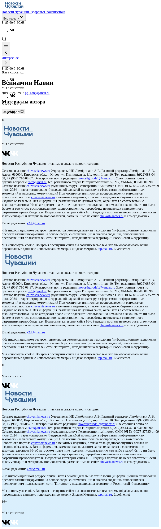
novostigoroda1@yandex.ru (96, 178)
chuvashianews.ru (38, 170)
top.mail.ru (105, 249)
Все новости (11, 18)
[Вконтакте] (14, 31)
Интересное (10, 58)
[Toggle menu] (6, 45)
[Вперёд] (6, 63)
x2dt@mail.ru (37, 182)
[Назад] (6, 52)
